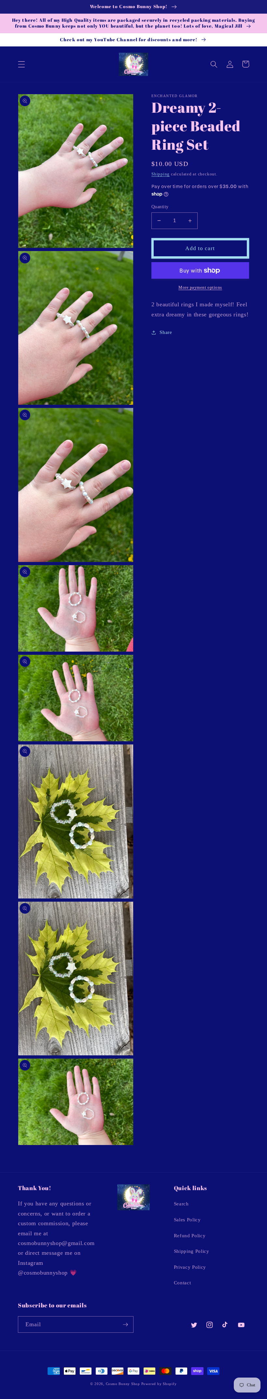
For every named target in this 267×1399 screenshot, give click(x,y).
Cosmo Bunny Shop (123, 1384)
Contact (182, 1282)
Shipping (160, 174)
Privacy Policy (190, 1267)
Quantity (160, 206)
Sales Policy (187, 1219)
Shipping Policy (191, 1251)
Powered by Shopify (159, 1384)
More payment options (200, 287)
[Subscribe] (125, 1324)
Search (181, 1203)
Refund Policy (190, 1235)
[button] (21, 64)
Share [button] (166, 332)
